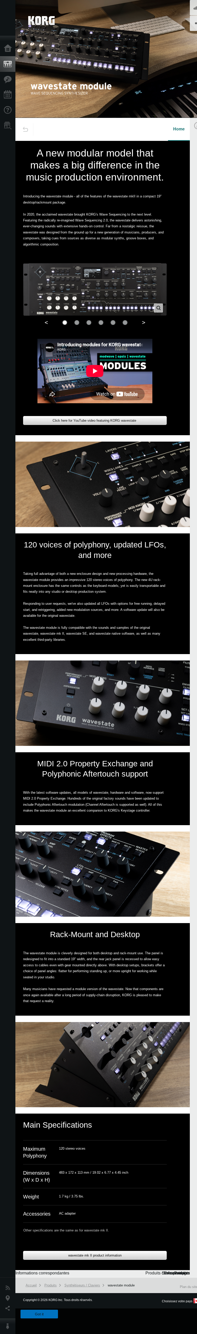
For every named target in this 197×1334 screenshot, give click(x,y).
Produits (9, 64)
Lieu (9, 1298)
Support (9, 110)
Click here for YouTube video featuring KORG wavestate (95, 420)
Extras (9, 79)
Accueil (9, 48)
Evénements (9, 95)
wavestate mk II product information (95, 1255)
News (9, 1288)
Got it (39, 1314)
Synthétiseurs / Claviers (82, 1285)
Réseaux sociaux (9, 1308)
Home (179, 129)
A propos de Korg (9, 1326)
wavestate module (121, 1285)
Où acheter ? (9, 125)
